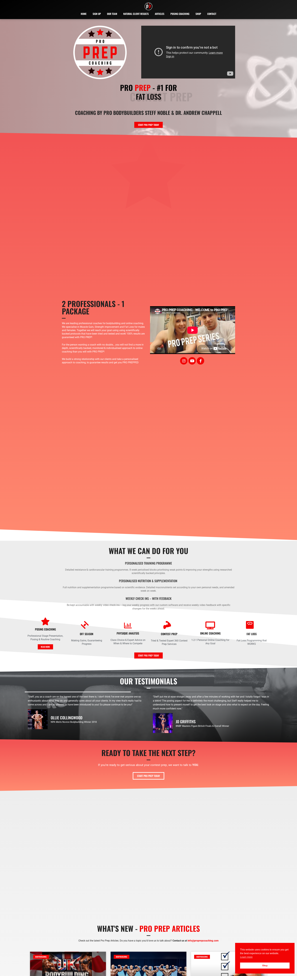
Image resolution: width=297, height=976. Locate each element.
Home (83, 14)
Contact (211, 14)
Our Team (112, 14)
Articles (159, 14)
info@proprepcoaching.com (203, 940)
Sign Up (97, 14)
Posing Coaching (179, 14)
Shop (198, 14)
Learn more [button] (246, 957)
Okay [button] (265, 965)
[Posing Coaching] (45, 621)
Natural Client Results (136, 14)
